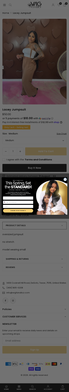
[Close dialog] (65, 179)
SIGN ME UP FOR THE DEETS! (18, 210)
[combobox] (5, 202)
